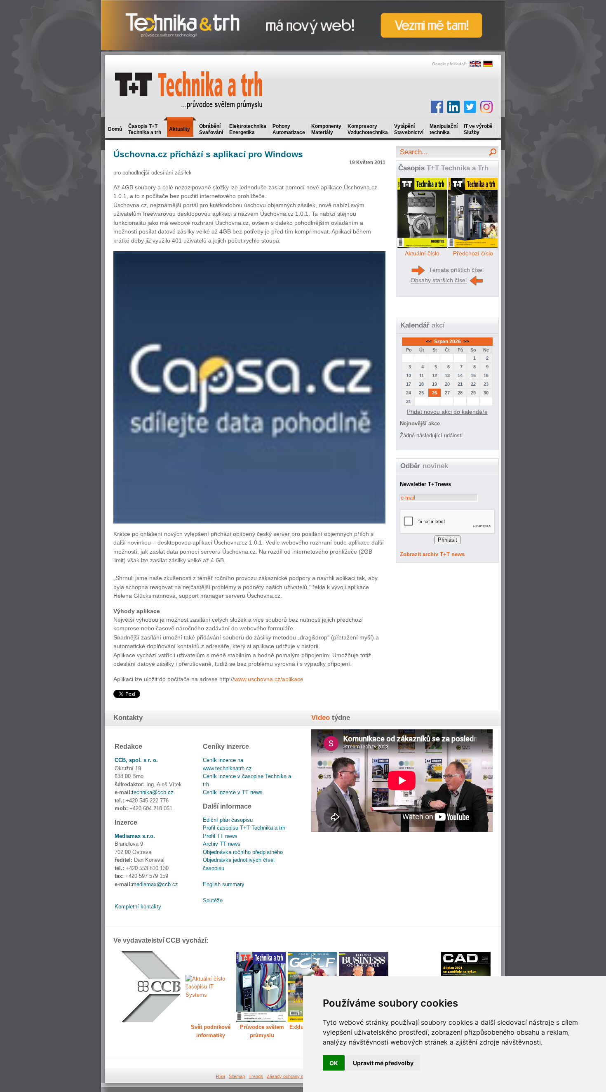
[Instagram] (486, 107)
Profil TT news (220, 836)
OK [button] (333, 1062)
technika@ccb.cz (153, 792)
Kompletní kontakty (138, 906)
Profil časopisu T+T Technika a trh (244, 828)
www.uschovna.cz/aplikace (268, 679)
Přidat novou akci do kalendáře (447, 411)
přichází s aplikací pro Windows (208, 154)
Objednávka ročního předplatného (243, 852)
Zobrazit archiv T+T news (432, 554)
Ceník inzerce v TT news (233, 792)
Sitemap (237, 1076)
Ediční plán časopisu (228, 820)
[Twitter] (470, 107)
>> (465, 341)
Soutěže (213, 900)
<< (429, 341)
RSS (220, 1076)
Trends (256, 1076)
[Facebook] (437, 107)
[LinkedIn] (453, 107)
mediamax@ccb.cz (155, 884)
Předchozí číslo (473, 253)
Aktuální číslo (422, 253)
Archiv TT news (221, 844)
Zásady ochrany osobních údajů (299, 1076)
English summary (223, 884)
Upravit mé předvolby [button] (383, 1062)
